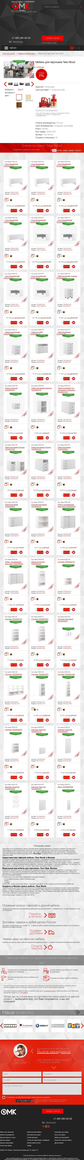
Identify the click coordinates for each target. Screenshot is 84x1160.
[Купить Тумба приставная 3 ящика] (20, 495)
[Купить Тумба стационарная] (20, 378)
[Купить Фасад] (72, 834)
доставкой (24, 992)
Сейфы (29, 1145)
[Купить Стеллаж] (72, 609)
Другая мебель (58, 1143)
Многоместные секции (34, 1134)
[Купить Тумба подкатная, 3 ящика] (72, 322)
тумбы (65, 150)
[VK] (43, 1127)
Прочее (78, 150)
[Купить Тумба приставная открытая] (46, 437)
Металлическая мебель (34, 1132)
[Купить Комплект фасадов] (46, 777)
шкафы (71, 150)
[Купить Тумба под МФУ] (46, 378)
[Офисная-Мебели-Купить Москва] (21, 8)
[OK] (46, 1127)
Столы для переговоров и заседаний (38, 1140)
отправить (23, 1100)
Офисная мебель (8, 53)
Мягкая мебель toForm (34, 1143)
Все (54, 150)
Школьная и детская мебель (63, 1140)
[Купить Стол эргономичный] (46, 266)
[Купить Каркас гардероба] (46, 609)
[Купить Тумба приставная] (72, 378)
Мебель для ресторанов (61, 1137)
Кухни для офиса (59, 1134)
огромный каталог (50, 991)
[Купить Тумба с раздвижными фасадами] (72, 552)
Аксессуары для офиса (61, 1132)
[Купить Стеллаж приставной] (46, 552)
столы (59, 150)
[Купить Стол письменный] (20, 210)
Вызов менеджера (53, 1052)
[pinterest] (48, 1127)
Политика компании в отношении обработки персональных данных (42, 1155)
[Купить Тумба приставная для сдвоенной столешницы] (72, 437)
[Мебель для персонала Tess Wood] (19, 69)
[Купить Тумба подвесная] (20, 437)
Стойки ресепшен (32, 1137)
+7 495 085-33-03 (21, 38)
